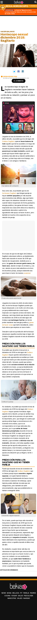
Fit (21, 593)
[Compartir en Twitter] (14, 71)
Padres (33, 593)
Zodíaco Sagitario (8, 141)
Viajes (19, 598)
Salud (20, 595)
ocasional (26, 273)
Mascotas (12, 598)
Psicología (28, 595)
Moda (9, 593)
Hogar (14, 595)
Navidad (26, 598)
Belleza (15, 593)
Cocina (7, 595)
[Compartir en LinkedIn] (22, 71)
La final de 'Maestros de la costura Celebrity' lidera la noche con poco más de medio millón (20, 12)
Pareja (26, 593)
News (3, 593)
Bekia (17, 6)
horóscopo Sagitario (9, 193)
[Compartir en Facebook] (18, 71)
